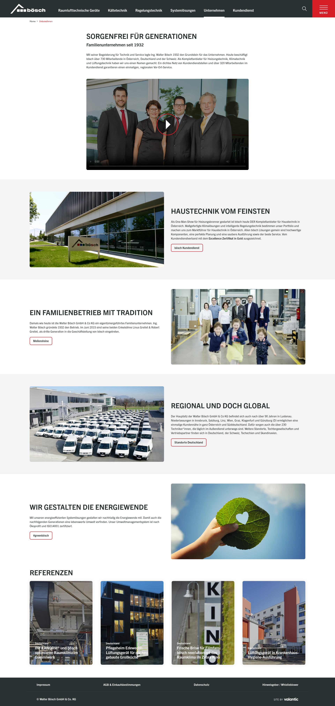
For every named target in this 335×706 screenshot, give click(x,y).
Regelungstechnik (148, 10)
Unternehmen (214, 10)
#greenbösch (41, 535)
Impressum (43, 684)
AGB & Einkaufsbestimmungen (121, 684)
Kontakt (318, 677)
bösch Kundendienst (186, 247)
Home (33, 21)
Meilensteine (41, 341)
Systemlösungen (182, 10)
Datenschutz (201, 684)
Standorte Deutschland (188, 442)
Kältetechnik (117, 10)
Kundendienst (243, 10)
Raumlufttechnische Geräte (79, 10)
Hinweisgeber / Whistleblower (280, 684)
